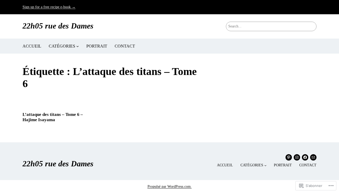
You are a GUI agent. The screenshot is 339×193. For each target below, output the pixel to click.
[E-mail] (313, 157)
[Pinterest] (289, 157)
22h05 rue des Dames (58, 26)
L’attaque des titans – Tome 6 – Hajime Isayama (53, 117)
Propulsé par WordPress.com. (170, 187)
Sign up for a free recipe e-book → (49, 7)
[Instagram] (297, 157)
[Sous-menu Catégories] (77, 46)
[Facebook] (305, 157)
